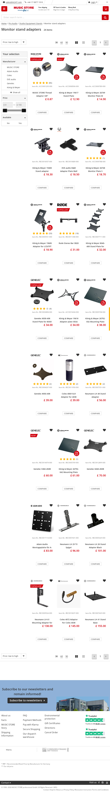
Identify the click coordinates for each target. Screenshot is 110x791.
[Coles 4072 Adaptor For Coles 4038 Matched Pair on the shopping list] (77, 580)
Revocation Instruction (83, 790)
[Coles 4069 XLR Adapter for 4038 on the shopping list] (77, 355)
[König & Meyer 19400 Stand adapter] (42, 144)
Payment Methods (32, 720)
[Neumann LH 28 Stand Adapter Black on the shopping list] (104, 505)
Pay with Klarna (30, 724)
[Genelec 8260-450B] (95, 445)
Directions (50, 727)
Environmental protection (52, 717)
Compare (42, 112)
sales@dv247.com (14, 2)
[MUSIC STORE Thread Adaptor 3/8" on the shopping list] (51, 54)
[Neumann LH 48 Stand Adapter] (95, 370)
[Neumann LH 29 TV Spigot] (68, 521)
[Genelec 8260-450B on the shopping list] (104, 430)
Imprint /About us (56, 790)
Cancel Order (51, 732)
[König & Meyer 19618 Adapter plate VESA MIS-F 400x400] (68, 295)
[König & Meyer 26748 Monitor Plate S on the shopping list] (104, 129)
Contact (5, 782)
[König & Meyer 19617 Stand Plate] (68, 82)
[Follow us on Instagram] (102, 782)
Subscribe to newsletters (26, 700)
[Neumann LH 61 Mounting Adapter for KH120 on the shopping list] (51, 580)
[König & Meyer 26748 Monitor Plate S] (95, 144)
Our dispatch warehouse (29, 735)
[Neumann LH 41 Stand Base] (95, 596)
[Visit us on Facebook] (99, 782)
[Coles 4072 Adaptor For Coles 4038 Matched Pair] (68, 596)
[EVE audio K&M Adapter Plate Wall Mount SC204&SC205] (68, 144)
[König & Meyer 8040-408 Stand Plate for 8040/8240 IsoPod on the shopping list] (104, 204)
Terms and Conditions (100, 790)
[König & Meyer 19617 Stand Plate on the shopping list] (77, 54)
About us (5, 715)
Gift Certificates (52, 723)
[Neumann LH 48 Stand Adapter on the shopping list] (104, 355)
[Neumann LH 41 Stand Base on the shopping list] (104, 580)
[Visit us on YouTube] (107, 782)
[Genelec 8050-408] (42, 370)
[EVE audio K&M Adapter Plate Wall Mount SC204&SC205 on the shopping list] (77, 129)
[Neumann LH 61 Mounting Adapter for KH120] (42, 609)
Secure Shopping (31, 729)
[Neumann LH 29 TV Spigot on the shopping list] (77, 505)
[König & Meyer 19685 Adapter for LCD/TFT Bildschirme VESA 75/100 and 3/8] (42, 220)
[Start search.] (105, 17)
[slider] (5, 110)
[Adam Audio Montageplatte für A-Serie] (42, 521)
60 (61, 42)
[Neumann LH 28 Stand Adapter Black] (95, 521)
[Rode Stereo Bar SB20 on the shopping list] (77, 204)
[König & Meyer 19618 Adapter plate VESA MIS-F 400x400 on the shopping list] (77, 279)
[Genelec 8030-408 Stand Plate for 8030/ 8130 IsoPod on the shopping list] (51, 279)
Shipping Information (7, 734)
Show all (16, 92)
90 (66, 42)
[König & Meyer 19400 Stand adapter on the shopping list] (51, 129)
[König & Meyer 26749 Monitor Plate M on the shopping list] (104, 54)
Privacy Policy (69, 790)
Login (93, 2)
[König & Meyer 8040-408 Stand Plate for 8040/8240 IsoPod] (95, 220)
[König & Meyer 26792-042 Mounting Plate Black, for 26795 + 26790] (68, 445)
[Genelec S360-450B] (42, 458)
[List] (83, 43)
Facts (4, 720)
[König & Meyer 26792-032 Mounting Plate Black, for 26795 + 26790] (95, 295)
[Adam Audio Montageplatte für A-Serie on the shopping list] (51, 505)
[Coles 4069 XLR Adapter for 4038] (68, 370)
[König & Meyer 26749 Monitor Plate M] (95, 69)
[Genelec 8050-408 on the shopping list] (51, 355)
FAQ (25, 715)
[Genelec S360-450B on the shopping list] (51, 430)
